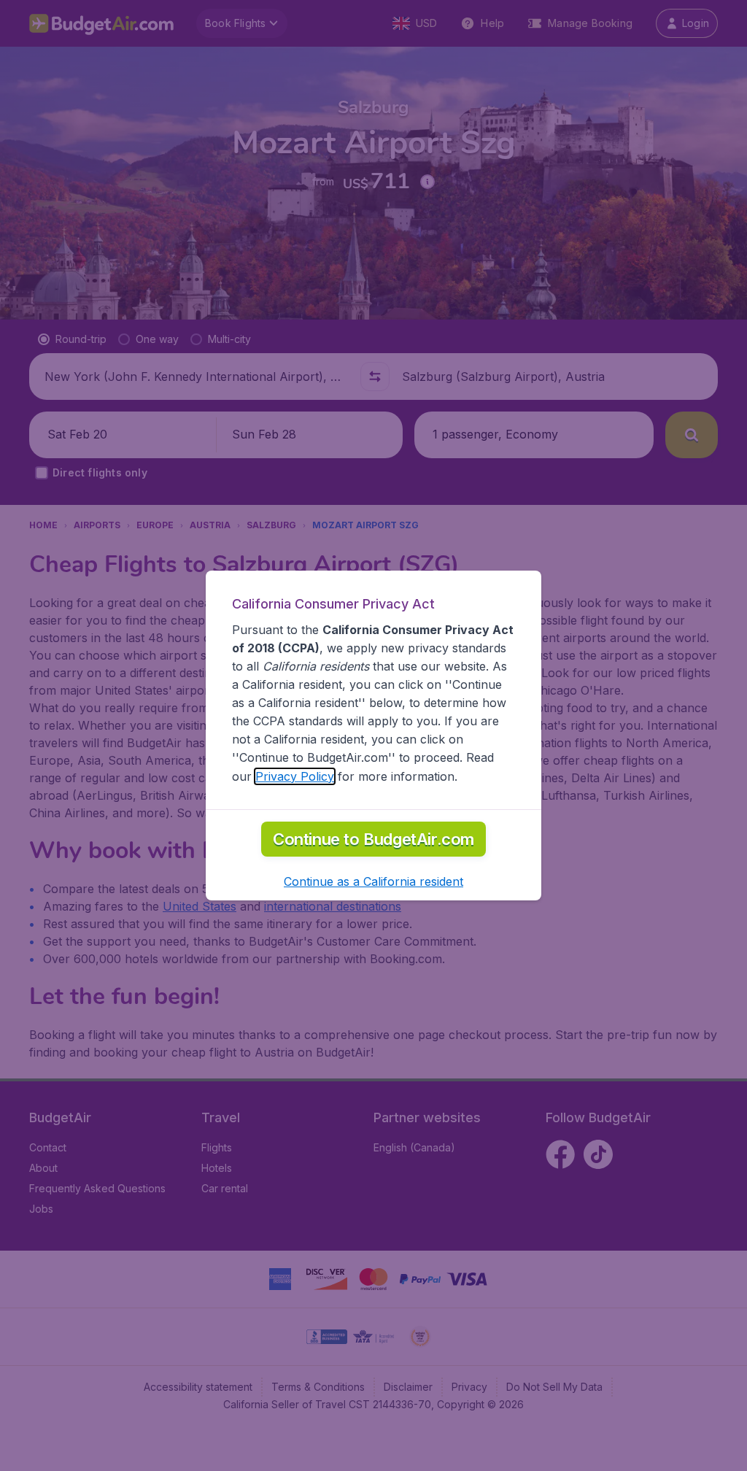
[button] (373, 881)
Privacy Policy (294, 776)
